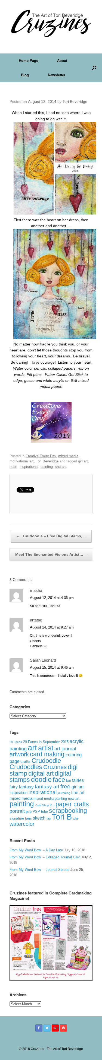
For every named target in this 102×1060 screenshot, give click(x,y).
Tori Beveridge (75, 101)
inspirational (29, 467)
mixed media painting (50, 798)
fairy (14, 786)
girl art (83, 461)
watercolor (22, 824)
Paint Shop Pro (44, 805)
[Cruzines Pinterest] (63, 1028)
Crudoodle (46, 760)
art (32, 747)
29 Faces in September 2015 (46, 742)
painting (47, 467)
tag (49, 818)
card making (47, 754)
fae (68, 781)
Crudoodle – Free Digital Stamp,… (51, 536)
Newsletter (56, 75)
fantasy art (47, 786)
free (65, 786)
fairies (78, 780)
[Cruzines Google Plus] (55, 1028)
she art (60, 467)
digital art (41, 773)
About (62, 61)
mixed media (68, 456)
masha (36, 590)
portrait (17, 811)
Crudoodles (26, 766)
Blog (25, 75)
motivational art (22, 461)
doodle (41, 779)
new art (73, 799)
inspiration (18, 792)
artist (45, 748)
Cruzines (55, 767)
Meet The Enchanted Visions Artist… (52, 554)
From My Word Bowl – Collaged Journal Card (45, 857)
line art (77, 792)
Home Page (28, 61)
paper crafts (72, 804)
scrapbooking (68, 810)
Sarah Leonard (43, 660)
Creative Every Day (41, 456)
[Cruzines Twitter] (47, 1028)
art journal (65, 748)
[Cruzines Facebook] (38, 1028)
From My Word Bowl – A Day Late (36, 850)
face (59, 779)
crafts (25, 761)
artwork (19, 754)
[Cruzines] (51, 22)
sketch (39, 818)
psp (29, 812)
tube (76, 818)
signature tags (21, 818)
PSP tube (40, 812)
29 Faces (16, 742)
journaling (64, 793)
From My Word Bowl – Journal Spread (39, 870)
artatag (36, 620)
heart (13, 467)
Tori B (62, 817)
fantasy (26, 786)
